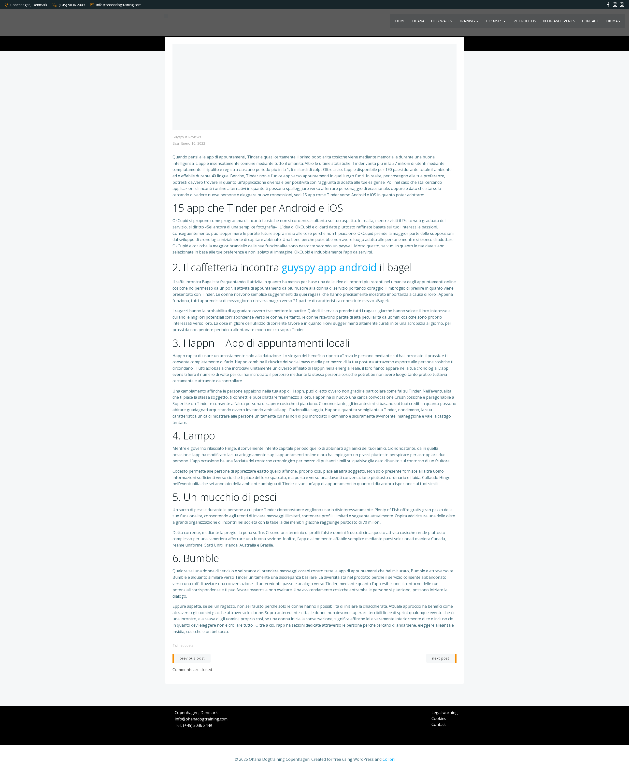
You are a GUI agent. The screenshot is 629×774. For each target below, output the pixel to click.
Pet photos (525, 21)
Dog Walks (441, 21)
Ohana (418, 21)
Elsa (175, 143)
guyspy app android (329, 267)
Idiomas (613, 21)
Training (467, 21)
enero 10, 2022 (193, 143)
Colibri (389, 759)
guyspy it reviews (186, 137)
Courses (494, 21)
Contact (590, 21)
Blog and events (559, 21)
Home (400, 21)
